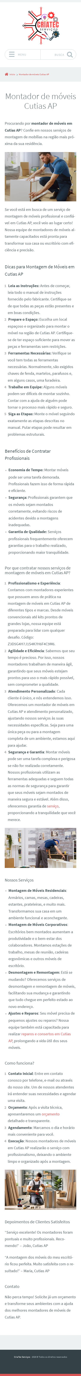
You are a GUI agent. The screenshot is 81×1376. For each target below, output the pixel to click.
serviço (53, 806)
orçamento (51, 1114)
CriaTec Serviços (22, 1356)
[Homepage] (40, 25)
